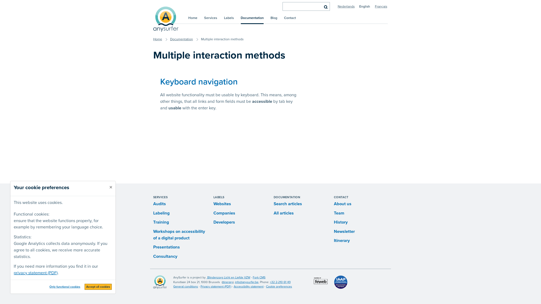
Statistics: (22, 237)
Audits (159, 203)
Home (192, 18)
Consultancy (165, 256)
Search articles (288, 203)
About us (342, 203)
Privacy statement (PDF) (216, 286)
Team (339, 213)
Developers (224, 222)
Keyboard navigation (199, 82)
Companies (224, 213)
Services (210, 18)
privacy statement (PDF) (36, 273)
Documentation (252, 18)
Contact (290, 18)
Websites (222, 203)
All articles (284, 213)
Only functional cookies (64, 287)
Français (381, 6)
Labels (229, 18)
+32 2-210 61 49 (280, 282)
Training (161, 222)
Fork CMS (259, 277)
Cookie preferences (279, 286)
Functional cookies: (31, 214)
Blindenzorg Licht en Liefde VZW (228, 277)
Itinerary (342, 240)
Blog (273, 18)
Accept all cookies (98, 287)
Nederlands (346, 6)
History (341, 222)
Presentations (166, 247)
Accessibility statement (249, 286)
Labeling (161, 213)
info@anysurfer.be (246, 282)
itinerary (227, 282)
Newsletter (344, 231)
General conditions (185, 286)
